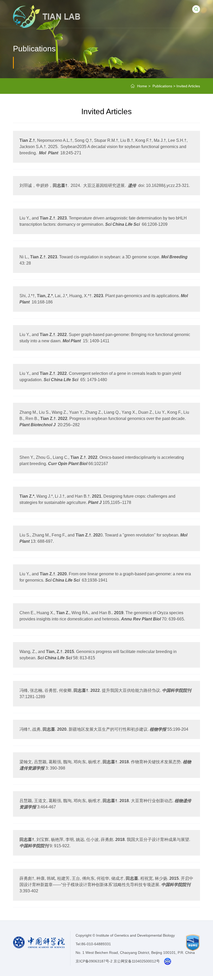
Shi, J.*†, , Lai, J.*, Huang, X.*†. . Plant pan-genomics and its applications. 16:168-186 (103, 299)
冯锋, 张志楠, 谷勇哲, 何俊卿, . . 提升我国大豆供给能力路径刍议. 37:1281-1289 (105, 693)
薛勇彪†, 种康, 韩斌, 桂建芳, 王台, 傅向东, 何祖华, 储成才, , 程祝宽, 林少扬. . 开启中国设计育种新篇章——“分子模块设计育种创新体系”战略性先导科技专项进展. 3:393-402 (106, 884)
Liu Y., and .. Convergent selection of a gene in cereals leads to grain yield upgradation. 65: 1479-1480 (100, 376)
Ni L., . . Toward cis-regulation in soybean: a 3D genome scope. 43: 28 (104, 260)
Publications (162, 86)
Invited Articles (188, 86)
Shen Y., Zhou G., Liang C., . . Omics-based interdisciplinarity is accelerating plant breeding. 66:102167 (101, 460)
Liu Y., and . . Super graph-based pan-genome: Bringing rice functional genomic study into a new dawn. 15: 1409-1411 (104, 337)
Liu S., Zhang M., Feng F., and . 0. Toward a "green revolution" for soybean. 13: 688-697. (103, 538)
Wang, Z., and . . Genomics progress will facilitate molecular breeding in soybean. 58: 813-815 (98, 654)
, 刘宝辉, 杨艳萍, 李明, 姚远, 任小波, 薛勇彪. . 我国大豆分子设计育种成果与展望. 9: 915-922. (104, 842)
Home (142, 86)
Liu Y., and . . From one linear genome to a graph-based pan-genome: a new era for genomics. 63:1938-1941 (105, 577)
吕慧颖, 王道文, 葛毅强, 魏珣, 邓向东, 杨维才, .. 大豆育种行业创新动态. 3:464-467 (105, 803)
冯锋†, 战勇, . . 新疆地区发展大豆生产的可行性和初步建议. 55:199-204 (103, 729)
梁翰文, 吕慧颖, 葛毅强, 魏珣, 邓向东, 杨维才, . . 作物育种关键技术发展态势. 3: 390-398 (105, 765)
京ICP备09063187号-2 (94, 961)
